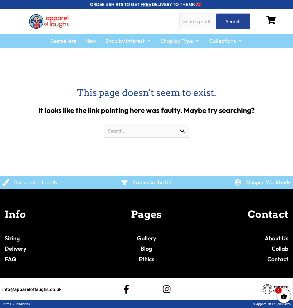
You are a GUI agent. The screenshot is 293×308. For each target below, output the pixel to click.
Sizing (12, 238)
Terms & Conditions (16, 304)
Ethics (146, 259)
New (90, 40)
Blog (146, 248)
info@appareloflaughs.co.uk (32, 289)
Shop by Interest (125, 40)
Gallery (146, 238)
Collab (280, 248)
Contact (277, 259)
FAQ (10, 259)
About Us (276, 238)
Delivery (15, 248)
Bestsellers (63, 40)
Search (233, 21)
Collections (222, 40)
